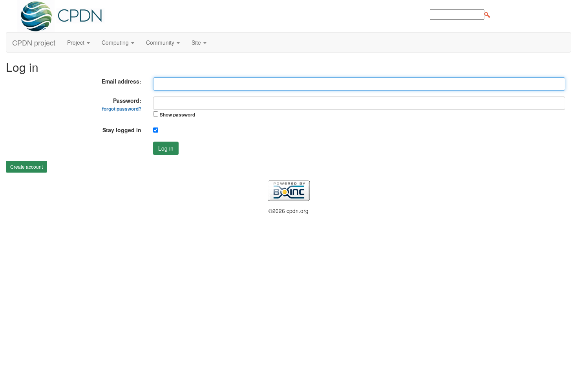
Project (76, 42)
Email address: (121, 81)
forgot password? (121, 109)
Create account (26, 166)
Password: (121, 104)
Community (161, 42)
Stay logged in (121, 130)
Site (197, 42)
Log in (165, 148)
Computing (116, 42)
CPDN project (33, 42)
